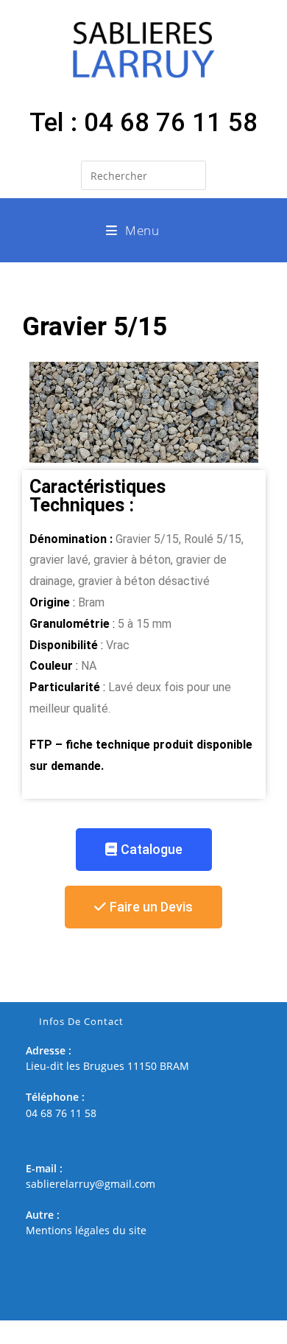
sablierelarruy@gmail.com (90, 1184)
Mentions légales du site (86, 1230)
